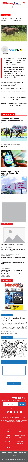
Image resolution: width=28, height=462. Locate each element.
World (8, 443)
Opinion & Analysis (20, 435)
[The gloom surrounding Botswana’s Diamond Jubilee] (14, 132)
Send (14, 383)
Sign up (6, 103)
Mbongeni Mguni (4, 174)
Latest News (8, 429)
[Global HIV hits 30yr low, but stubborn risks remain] (14, 185)
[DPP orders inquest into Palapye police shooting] (14, 234)
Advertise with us (22, 452)
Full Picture (20, 441)
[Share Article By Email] (18, 50)
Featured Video (20, 443)
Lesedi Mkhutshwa (4, 53)
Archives (10, 452)
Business (20, 429)
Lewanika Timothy (4, 121)
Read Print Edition (7, 280)
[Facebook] (5, 411)
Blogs (20, 437)
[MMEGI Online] (14, 3)
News (8, 431)
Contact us (4, 452)
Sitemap (14, 455)
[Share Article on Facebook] (10, 50)
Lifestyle (8, 435)
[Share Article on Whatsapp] (16, 50)
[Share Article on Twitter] (13, 50)
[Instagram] (15, 411)
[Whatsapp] (18, 411)
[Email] (21, 411)
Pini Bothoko (3, 255)
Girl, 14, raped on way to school (10, 254)
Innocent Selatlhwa (5, 247)
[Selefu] (14, 349)
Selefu (7, 337)
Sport (20, 431)
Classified (7, 447)
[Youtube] (12, 411)
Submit (22, 404)
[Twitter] (8, 411)
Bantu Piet (3, 148)
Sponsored (8, 441)
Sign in (8, 7)
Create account (17, 7)
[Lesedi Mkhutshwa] (4, 49)
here (16, 99)
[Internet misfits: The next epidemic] (14, 158)
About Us (15, 452)
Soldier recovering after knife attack (11, 270)
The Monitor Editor (5, 333)
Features (6, 15)
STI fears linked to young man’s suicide (12, 267)
